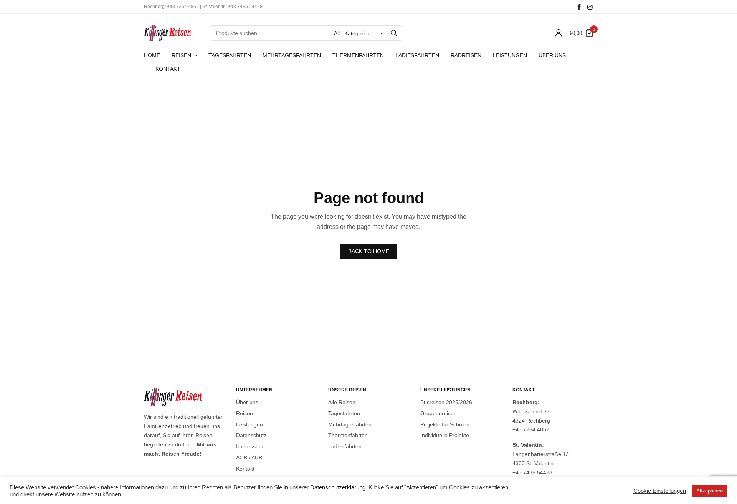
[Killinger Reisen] (167, 33)
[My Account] (558, 33)
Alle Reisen (341, 402)
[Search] (394, 33)
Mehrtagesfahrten (292, 55)
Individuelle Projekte (444, 435)
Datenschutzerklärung (337, 487)
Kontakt (167, 69)
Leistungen (510, 55)
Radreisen (466, 55)
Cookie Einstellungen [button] (659, 491)
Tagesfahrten (229, 55)
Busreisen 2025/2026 (446, 402)
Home (152, 55)
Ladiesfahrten (417, 55)
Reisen (181, 55)
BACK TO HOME (368, 251)
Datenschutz (251, 435)
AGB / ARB (249, 457)
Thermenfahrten (358, 55)
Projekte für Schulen (444, 424)
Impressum (249, 446)
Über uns (552, 55)
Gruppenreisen (438, 413)
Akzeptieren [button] (709, 491)
